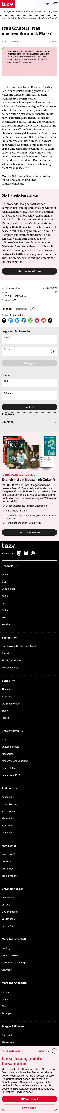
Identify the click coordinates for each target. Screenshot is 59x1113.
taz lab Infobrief (10, 875)
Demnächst (8, 897)
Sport (5, 603)
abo (4, 739)
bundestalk (8, 797)
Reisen (5, 992)
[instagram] (33, 555)
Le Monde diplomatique (14, 962)
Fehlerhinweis (21, 309)
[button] (55, 3)
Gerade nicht (43, 1051)
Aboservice (8, 1042)
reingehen (7, 832)
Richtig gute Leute (11, 660)
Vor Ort (6, 904)
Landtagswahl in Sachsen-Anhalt (19, 646)
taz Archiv (7, 969)
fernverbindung (10, 804)
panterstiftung (9, 768)
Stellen (5, 710)
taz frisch (6, 861)
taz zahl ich (7, 754)
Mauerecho (8, 818)
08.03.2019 (52, 288)
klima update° (9, 811)
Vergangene (8, 919)
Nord (4, 617)
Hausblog (7, 696)
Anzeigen (7, 1013)
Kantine (6, 999)
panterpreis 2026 (11, 775)
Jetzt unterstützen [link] (29, 271)
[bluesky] (26, 555)
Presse (5, 718)
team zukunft (8, 854)
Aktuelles (7, 689)
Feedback (7, 1035)
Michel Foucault (10, 667)
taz (9, 546)
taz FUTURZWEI (10, 955)
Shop (4, 1006)
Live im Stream (10, 911)
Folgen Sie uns (8, 553)
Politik (5, 574)
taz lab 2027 (8, 926)
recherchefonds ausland (15, 761)
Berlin (5, 610)
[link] (18, 12)
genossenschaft (10, 746)
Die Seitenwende (11, 703)
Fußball (6, 653)
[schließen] (54, 1051)
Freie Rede (7, 825)
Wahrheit (6, 624)
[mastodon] (19, 555)
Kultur (5, 596)
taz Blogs (7, 948)
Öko (4, 581)
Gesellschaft (8, 588)
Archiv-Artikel (8, 18)
